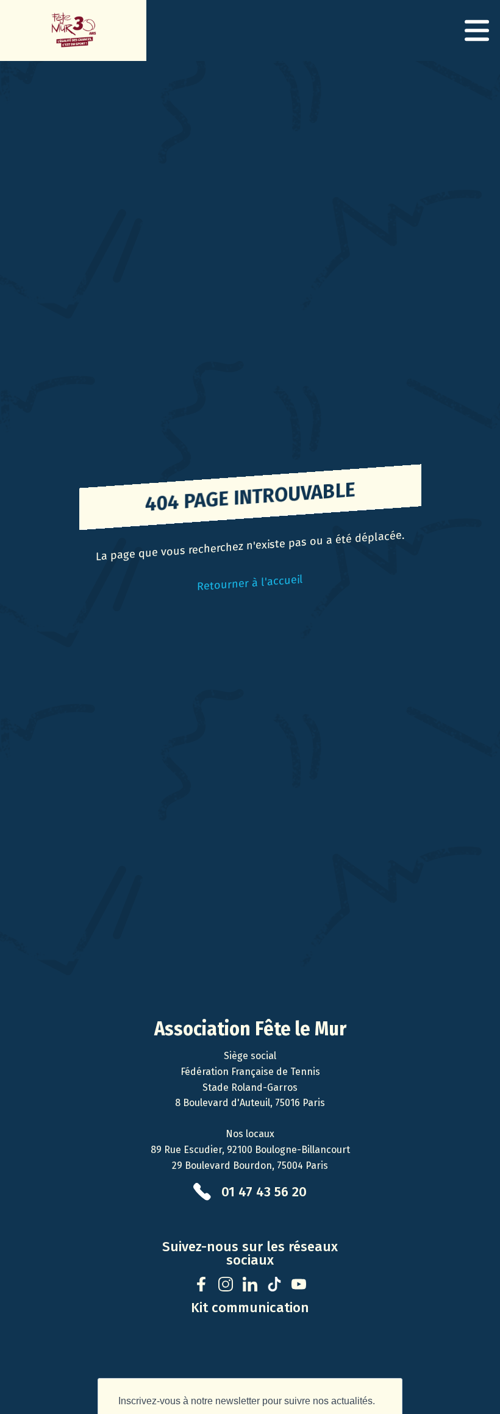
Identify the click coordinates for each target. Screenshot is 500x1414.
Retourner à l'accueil (250, 583)
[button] (477, 30)
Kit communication (250, 1308)
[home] (73, 30)
